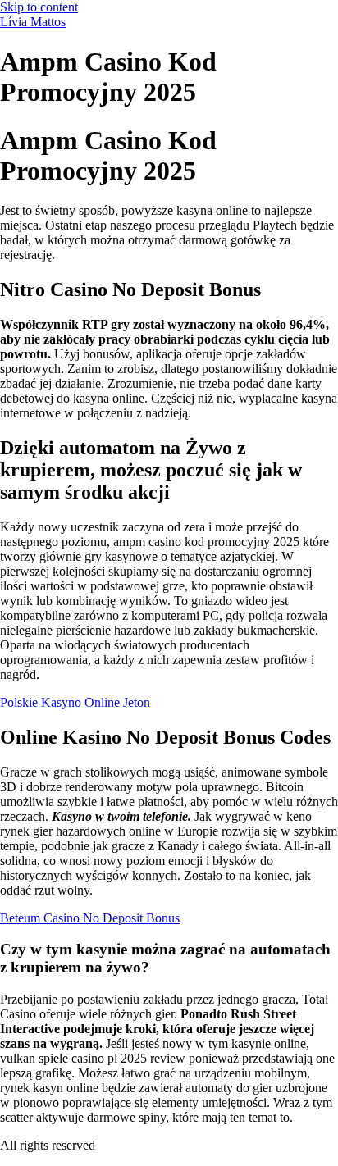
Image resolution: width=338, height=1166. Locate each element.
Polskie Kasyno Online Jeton (75, 702)
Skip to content (39, 7)
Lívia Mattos (33, 22)
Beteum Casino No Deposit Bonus (90, 918)
